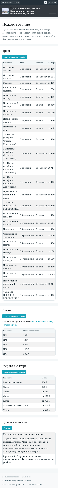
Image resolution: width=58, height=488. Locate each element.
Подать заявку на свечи (14, 316)
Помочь (7, 428)
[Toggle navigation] (52, 11)
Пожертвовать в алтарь (14, 372)
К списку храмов (12, 2)
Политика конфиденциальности (17, 480)
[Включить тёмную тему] (45, 2)
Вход (53, 2)
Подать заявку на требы (14, 57)
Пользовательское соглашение (16, 476)
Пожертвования (35, 484)
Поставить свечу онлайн (13, 484)
